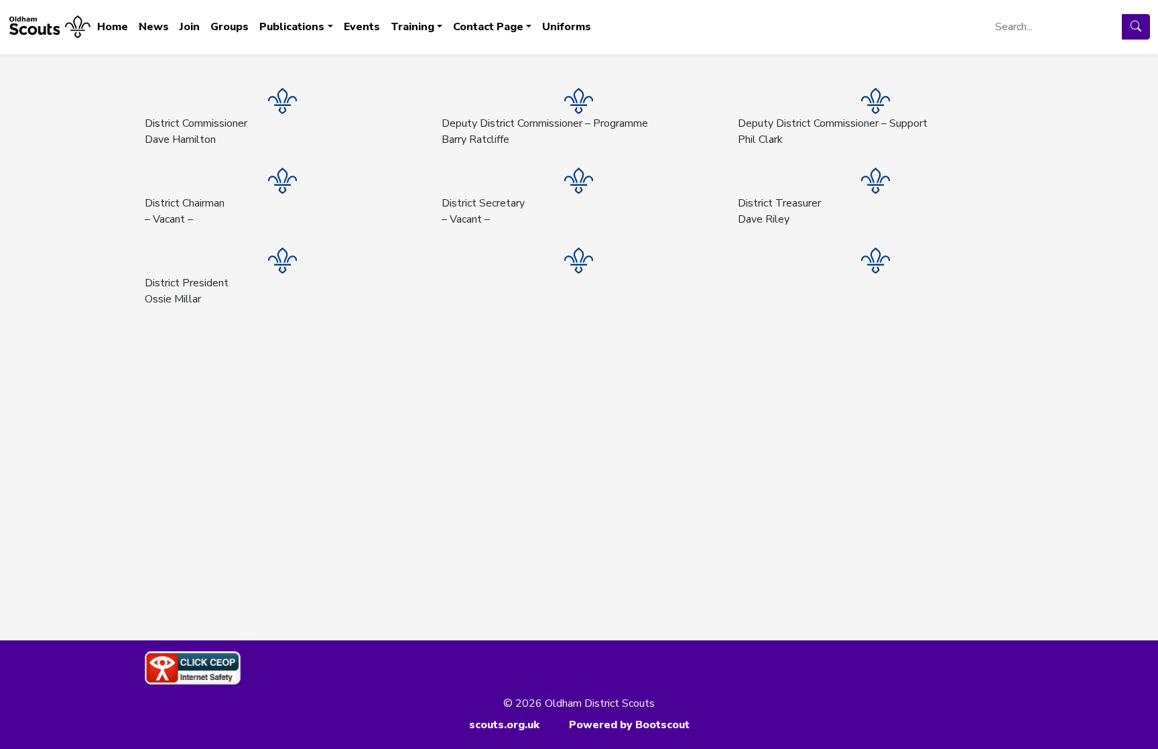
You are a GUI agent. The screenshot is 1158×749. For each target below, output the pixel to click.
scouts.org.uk (504, 724)
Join (190, 26)
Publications (291, 26)
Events (362, 26)
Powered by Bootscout (629, 724)
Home (112, 26)
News (154, 26)
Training (412, 26)
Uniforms (566, 26)
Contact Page (488, 26)
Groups (229, 26)
